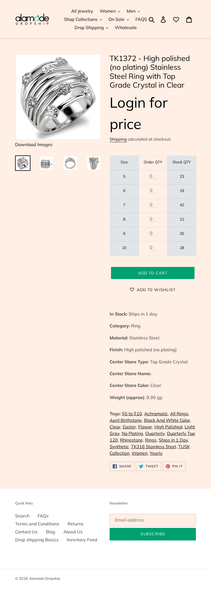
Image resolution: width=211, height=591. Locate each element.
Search (22, 515)
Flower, (145, 427)
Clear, (116, 427)
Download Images (33, 144)
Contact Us (26, 531)
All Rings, (179, 413)
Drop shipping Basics (37, 539)
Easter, (130, 427)
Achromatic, (156, 413)
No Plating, (133, 433)
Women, (140, 453)
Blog (50, 531)
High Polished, (169, 427)
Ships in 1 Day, (174, 440)
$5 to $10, (132, 413)
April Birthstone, (126, 420)
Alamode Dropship (44, 578)
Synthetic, (120, 446)
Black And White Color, (167, 420)
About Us (73, 531)
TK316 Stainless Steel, (154, 446)
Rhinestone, (132, 440)
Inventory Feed (82, 539)
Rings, (151, 440)
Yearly (156, 453)
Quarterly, (155, 433)
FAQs (43, 515)
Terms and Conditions (37, 523)
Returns (76, 523)
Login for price (139, 113)
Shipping (118, 139)
